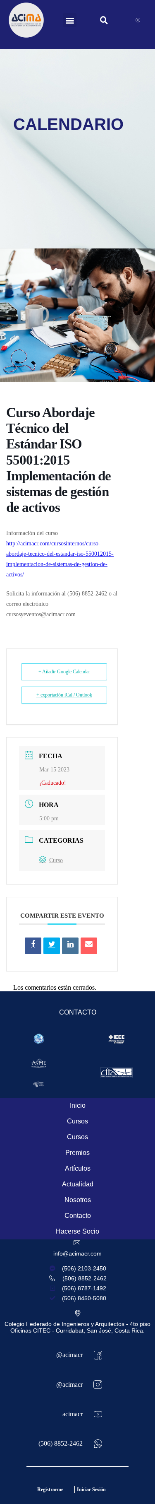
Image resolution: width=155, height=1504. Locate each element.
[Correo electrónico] (89, 946)
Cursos (77, 1121)
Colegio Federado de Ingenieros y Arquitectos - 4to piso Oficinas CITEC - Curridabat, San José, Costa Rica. (77, 1327)
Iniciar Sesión (91, 1489)
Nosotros (77, 1199)
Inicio (78, 1105)
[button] (69, 20)
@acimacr (69, 1354)
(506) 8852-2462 (60, 1443)
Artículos (78, 1168)
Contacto (77, 1215)
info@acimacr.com (77, 1253)
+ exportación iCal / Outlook (64, 695)
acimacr (72, 1413)
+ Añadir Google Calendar (64, 672)
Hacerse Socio (77, 1231)
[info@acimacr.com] (77, 1242)
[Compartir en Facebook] (33, 946)
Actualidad (77, 1184)
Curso (56, 860)
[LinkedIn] (70, 946)
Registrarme (50, 1489)
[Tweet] (51, 946)
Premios (77, 1152)
